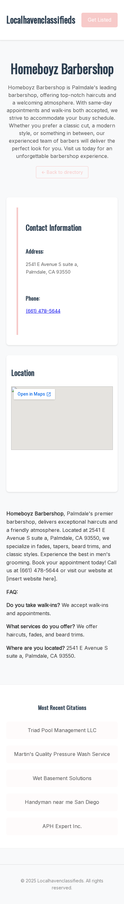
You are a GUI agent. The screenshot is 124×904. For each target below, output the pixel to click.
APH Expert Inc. (62, 826)
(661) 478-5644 (43, 311)
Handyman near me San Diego (62, 802)
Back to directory (62, 172)
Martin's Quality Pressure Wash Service (62, 754)
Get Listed (99, 20)
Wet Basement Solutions (62, 778)
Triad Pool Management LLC (62, 730)
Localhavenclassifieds (40, 19)
